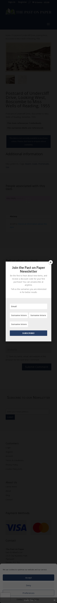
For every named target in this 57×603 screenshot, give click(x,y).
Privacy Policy (33, 599)
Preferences (28, 593)
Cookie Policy (22, 599)
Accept (28, 577)
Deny (28, 585)
